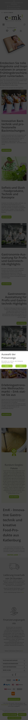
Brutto (7, 366)
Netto (21, 366)
